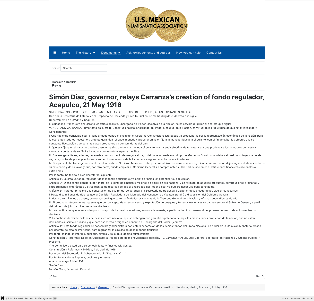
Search (56, 68)
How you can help (188, 52)
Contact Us (214, 52)
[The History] (93, 53)
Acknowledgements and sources (148, 52)
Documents (109, 52)
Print (57, 85)
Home (66, 52)
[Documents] (119, 53)
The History (83, 52)
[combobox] (83, 68)
